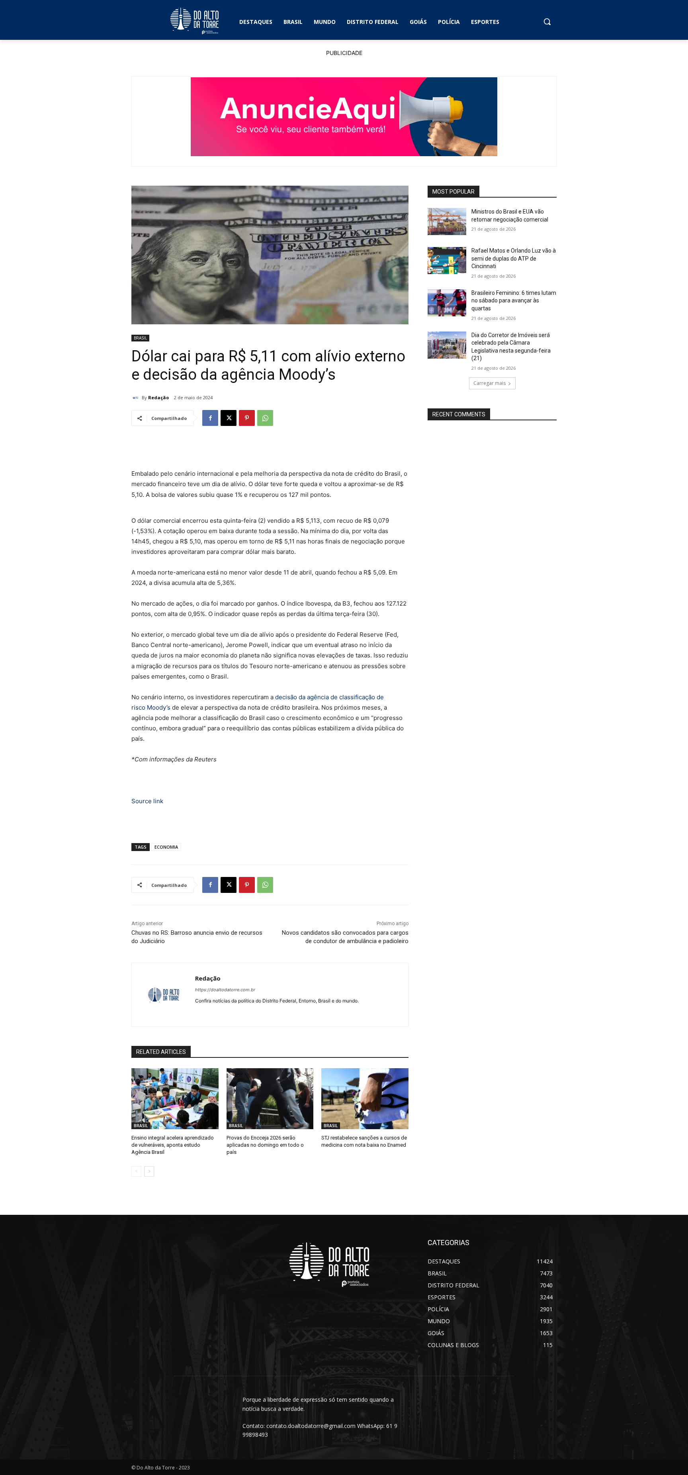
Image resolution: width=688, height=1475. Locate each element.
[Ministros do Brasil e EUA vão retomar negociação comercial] (447, 221)
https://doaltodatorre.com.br (225, 989)
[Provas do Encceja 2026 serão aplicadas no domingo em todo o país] (270, 1098)
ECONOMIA (166, 847)
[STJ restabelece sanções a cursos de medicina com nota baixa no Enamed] (364, 1098)
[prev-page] (136, 1171)
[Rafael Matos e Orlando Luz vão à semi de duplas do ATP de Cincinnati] (447, 260)
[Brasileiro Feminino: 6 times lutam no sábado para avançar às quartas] (447, 302)
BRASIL (140, 338)
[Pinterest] (247, 418)
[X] (228, 418)
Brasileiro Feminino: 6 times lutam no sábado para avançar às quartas (513, 301)
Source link (147, 801)
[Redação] (136, 398)
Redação (158, 397)
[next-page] (149, 1171)
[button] (547, 21)
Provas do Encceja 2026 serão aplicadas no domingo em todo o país (265, 1145)
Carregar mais (489, 383)
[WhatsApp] (265, 418)
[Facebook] (210, 418)
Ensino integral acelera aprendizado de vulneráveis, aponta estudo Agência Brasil (172, 1145)
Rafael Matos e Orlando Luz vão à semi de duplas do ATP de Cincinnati (513, 258)
